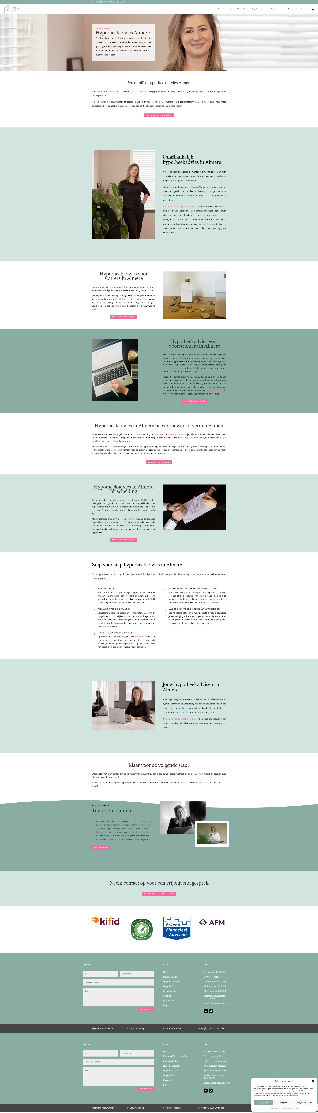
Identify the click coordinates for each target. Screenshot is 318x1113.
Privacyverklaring (286, 1108)
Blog (165, 1005)
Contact (295, 1108)
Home (212, 9)
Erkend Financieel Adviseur (217, 1003)
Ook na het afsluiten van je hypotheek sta (188, 612)
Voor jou (291, 9)
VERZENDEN (146, 1009)
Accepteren (263, 1102)
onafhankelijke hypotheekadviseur (182, 719)
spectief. (114, 626)
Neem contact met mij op (159, 894)
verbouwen (159, 434)
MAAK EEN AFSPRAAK (123, 317)
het (126, 599)
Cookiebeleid (274, 1108)
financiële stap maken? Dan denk (197, 619)
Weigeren (284, 1102)
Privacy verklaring (135, 1028)
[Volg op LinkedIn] (206, 1011)
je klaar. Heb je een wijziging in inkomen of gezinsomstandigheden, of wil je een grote (197, 616)
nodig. (209, 623)
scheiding (131, 519)
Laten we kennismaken (159, 115)
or (213, 612)
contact (101, 782)
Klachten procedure (172, 1028)
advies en (133, 599)
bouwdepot (116, 450)
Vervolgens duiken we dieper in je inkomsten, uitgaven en (126, 612)
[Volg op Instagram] (211, 1011)
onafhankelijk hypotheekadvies (181, 206)
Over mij (221, 9)
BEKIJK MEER (101, 848)
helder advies (141, 636)
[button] (313, 1081)
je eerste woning (140, 91)
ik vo (210, 612)
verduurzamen (177, 434)
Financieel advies (171, 976)
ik (214, 619)
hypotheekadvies (171, 368)
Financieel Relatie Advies (239, 9)
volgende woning (215, 390)
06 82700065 (98, 2)
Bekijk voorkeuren (304, 1102)
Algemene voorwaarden (103, 1028)
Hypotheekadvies (258, 9)
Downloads (168, 1000)
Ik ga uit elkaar (277, 9)
